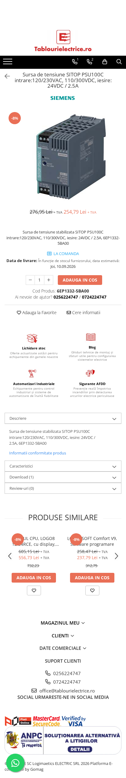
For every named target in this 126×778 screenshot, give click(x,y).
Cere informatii (85, 312)
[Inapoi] (4, 76)
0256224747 (66, 673)
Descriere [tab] (17, 418)
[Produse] (8, 63)
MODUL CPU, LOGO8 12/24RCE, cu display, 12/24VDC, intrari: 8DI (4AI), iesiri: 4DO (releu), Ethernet (34, 541)
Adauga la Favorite (39, 312)
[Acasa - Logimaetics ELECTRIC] (63, 40)
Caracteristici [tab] (21, 466)
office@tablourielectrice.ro (66, 691)
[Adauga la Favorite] (34, 590)
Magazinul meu (61, 623)
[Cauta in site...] (119, 62)
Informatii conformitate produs (37, 453)
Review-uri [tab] (21, 488)
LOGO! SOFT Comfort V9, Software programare (92, 541)
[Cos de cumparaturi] (104, 62)
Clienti (61, 636)
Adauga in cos (80, 280)
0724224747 (66, 682)
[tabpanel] (63, 156)
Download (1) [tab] (21, 477)
